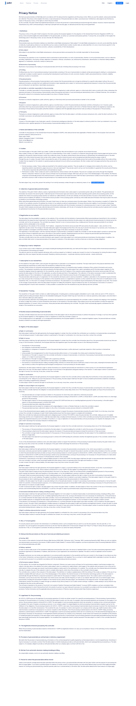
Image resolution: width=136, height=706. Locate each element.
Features (28, 3)
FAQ (103, 3)
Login (127, 3)
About (21, 3)
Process (36, 3)
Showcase (44, 3)
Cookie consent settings (98, 182)
